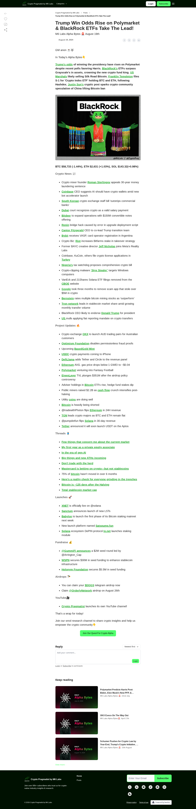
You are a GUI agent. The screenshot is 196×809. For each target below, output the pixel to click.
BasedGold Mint (84, 348)
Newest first (130, 646)
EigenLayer (69, 375)
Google (66, 289)
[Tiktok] (150, 787)
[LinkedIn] (137, 787)
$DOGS (89, 585)
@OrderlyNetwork (80, 590)
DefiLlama (68, 359)
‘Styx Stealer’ (99, 270)
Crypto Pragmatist (73, 606)
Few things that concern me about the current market (95, 441)
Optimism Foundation (75, 343)
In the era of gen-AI (74, 452)
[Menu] (173, 3)
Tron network (70, 303)
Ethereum (68, 364)
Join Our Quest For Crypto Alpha (98, 633)
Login (150, 4)
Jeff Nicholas (107, 246)
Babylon (67, 516)
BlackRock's (110, 68)
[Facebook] (157, 787)
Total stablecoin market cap (79, 489)
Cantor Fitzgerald (73, 230)
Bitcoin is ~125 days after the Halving (85, 484)
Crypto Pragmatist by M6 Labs (67, 13)
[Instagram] (164, 787)
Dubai (65, 210)
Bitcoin (89, 384)
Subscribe (163, 4)
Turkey (66, 259)
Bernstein (68, 298)
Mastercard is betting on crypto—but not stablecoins (95, 468)
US (64, 318)
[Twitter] (130, 787)
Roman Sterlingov (98, 182)
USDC (65, 354)
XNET (65, 505)
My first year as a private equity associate (88, 447)
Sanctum (67, 511)
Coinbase (67, 191)
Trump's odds (64, 64)
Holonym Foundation (75, 569)
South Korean (70, 200)
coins (72, 399)
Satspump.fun (104, 525)
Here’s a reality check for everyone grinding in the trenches (99, 479)
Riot (78, 241)
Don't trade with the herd (77, 463)
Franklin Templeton (120, 76)
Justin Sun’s (76, 84)
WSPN (65, 560)
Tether (66, 426)
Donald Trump (110, 313)
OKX (85, 334)
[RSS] (130, 794)
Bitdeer (66, 215)
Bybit (65, 235)
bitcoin (75, 473)
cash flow (104, 390)
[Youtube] (144, 787)
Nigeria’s (67, 265)
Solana (89, 420)
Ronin (65, 224)
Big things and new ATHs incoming (84, 457)
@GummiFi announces (76, 550)
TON (64, 415)
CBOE (65, 283)
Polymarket (69, 370)
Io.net (107, 531)
